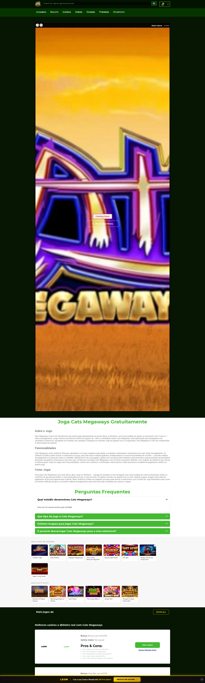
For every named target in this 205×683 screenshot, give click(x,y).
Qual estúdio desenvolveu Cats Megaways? (64, 499)
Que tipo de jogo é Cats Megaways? (60, 516)
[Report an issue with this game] (37, 25)
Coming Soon (102, 216)
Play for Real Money (104, 224)
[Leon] (44, 650)
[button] (165, 4)
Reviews (105, 12)
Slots (55, 12)
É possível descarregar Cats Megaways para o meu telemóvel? (76, 531)
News (79, 12)
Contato (120, 12)
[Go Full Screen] (41, 25)
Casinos (42, 12)
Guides (91, 12)
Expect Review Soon (147, 650)
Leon (66, 647)
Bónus (67, 12)
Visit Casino (147, 645)
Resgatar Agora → (127, 679)
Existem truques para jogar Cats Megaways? (65, 523)
